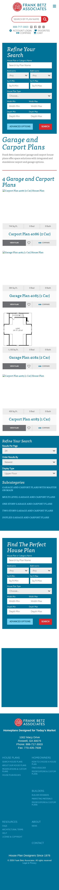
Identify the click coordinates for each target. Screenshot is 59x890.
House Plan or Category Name (19, 60)
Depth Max (33, 111)
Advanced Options (20, 126)
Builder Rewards (40, 795)
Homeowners (41, 757)
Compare (25, 33)
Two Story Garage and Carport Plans (27, 510)
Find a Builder (39, 768)
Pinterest (31, 27)
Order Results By (10, 457)
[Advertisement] (29, 677)
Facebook (35, 27)
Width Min (11, 101)
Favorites (44, 30)
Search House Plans (12, 762)
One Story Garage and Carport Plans (27, 503)
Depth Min (11, 111)
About (36, 822)
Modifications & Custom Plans (14, 770)
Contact (38, 843)
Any (12, 75)
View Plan (14, 243)
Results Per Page (10, 445)
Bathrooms (34, 71)
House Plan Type (14, 91)
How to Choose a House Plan (44, 763)
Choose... (14, 95)
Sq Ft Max (34, 81)
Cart (40, 33)
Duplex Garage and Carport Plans (25, 517)
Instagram (43, 27)
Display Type (8, 468)
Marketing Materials (42, 799)
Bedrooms (11, 71)
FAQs (4, 826)
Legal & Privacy (29, 863)
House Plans (11, 757)
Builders (38, 791)
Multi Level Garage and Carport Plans (28, 496)
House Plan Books (11, 775)
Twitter (39, 27)
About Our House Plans (14, 765)
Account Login (22, 30)
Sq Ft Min (11, 81)
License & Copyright (12, 837)
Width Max (33, 101)
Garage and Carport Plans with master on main (29, 489)
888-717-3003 (20, 27)
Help (4, 833)
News (34, 826)
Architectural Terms (12, 829)
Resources (9, 822)
